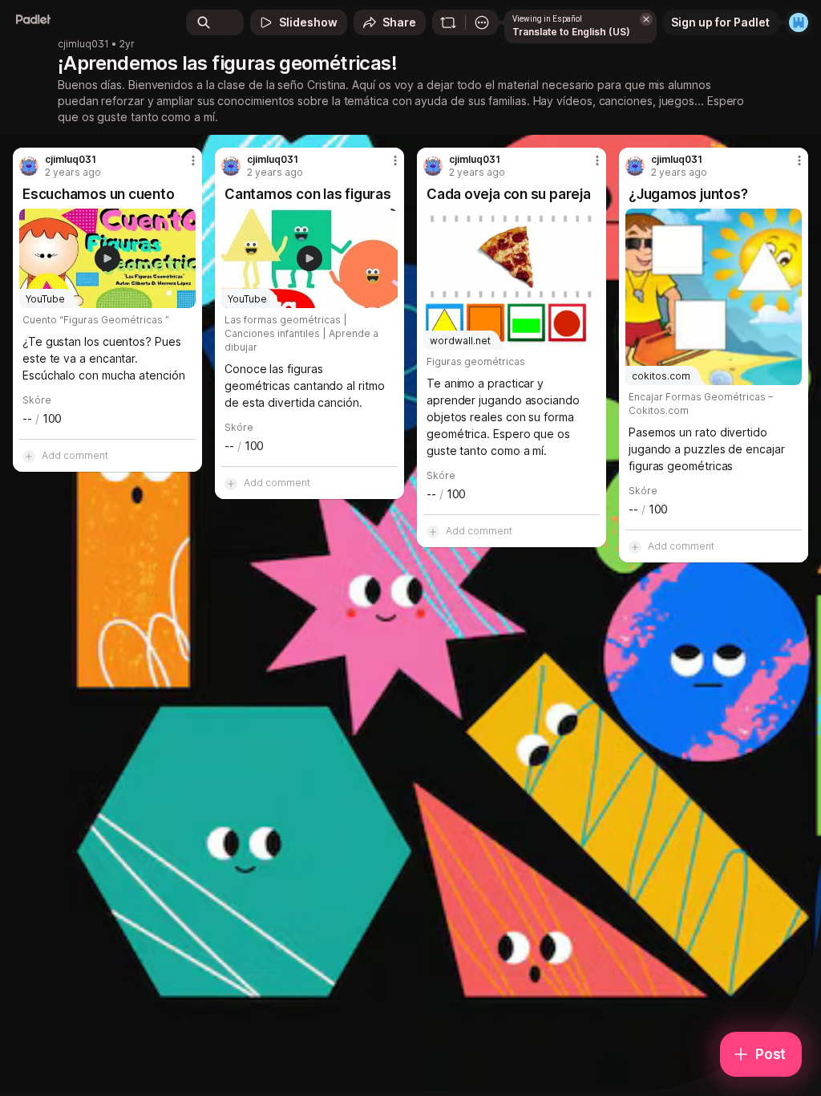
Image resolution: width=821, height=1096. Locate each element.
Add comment (75, 455)
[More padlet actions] (482, 22)
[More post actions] (183, 167)
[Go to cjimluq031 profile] (28, 166)
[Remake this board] (448, 22)
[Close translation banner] (646, 19)
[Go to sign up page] (798, 22)
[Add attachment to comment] (29, 456)
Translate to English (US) (571, 32)
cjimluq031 (83, 44)
